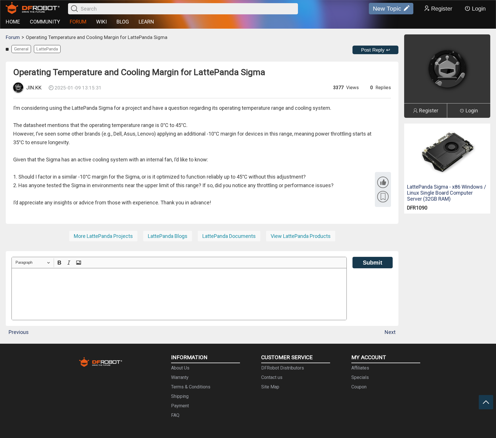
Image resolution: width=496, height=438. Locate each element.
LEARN (146, 22)
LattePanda (47, 49)
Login (479, 8)
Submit (372, 262)
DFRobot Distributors (282, 368)
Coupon (359, 387)
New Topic (387, 8)
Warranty (180, 377)
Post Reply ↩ (375, 50)
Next (390, 332)
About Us (180, 368)
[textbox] (179, 294)
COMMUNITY (45, 22)
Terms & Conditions (190, 387)
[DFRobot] (32, 8)
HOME (13, 22)
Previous (19, 332)
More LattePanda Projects (103, 236)
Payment (180, 405)
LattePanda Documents (229, 236)
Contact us (271, 377)
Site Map (270, 387)
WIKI (101, 22)
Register (441, 8)
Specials (360, 377)
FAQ (175, 415)
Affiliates (360, 368)
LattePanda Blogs (167, 236)
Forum (13, 37)
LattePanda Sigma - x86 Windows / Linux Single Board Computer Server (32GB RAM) (446, 193)
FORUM (78, 22)
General (21, 49)
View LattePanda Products (301, 236)
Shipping (180, 396)
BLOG (123, 22)
